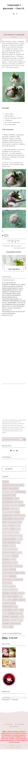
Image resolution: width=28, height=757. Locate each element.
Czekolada (6, 505)
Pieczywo (12, 569)
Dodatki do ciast (7, 515)
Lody (6, 235)
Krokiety (10, 532)
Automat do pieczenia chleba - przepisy (13, 485)
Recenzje (21, 593)
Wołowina (13, 620)
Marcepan (12, 545)
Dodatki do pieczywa (19, 515)
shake (4, 599)
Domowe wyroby (19, 518)
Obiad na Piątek (7, 562)
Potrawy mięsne (18, 579)
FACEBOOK (9, 724)
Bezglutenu (6, 491)
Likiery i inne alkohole (9, 542)
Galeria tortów (12, 522)
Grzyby (11, 525)
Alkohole (5, 481)
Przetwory (6, 593)
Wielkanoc (6, 616)
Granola (5, 525)
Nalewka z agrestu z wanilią (12, 246)
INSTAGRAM (20, 724)
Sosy (9, 599)
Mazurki (19, 552)
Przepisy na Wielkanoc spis (10, 589)
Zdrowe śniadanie (15, 623)
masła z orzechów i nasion (10, 549)
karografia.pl (18, 747)
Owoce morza (18, 566)
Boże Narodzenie (20, 491)
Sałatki (9, 596)
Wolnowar (6, 620)
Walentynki (19, 613)
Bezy (12, 491)
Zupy (11, 626)
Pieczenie (5, 569)
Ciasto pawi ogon (18, 248)
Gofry (19, 522)
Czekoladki (14, 505)
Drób (4, 522)
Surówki (15, 599)
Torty (21, 610)
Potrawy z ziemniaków (9, 586)
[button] (13, 10)
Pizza (22, 572)
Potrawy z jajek (7, 583)
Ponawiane (12, 576)
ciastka (16, 498)
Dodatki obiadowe (7, 518)
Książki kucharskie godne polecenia (12, 535)
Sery (21, 596)
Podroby (5, 576)
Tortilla (16, 610)
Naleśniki (13, 559)
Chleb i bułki (6, 495)
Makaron (5, 545)
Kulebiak (19, 539)
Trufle (4, 613)
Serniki (15, 596)
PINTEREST (15, 726)
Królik (16, 532)
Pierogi (17, 572)
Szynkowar (6, 603)
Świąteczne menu (7, 606)
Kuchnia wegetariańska (9, 539)
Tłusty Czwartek (7, 610)
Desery (17, 512)
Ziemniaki (5, 626)
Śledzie (13, 603)
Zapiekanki (6, 623)
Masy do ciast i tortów (9, 552)
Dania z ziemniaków (8, 512)
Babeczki (5, 488)
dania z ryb (6, 508)
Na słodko (5, 559)
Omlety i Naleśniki (7, 566)
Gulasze (18, 525)
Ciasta (13, 495)
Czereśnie (21, 505)
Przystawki (14, 593)
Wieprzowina (14, 616)
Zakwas (20, 620)
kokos (4, 532)
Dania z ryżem (14, 508)
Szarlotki (22, 599)
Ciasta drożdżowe (7, 498)
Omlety (15, 562)
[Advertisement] (14, 23)
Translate (15, 699)
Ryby (4, 596)
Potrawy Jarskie (7, 579)
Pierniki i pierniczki (8, 572)
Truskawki (11, 613)
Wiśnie (21, 616)
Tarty (15, 606)
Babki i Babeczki (14, 488)
